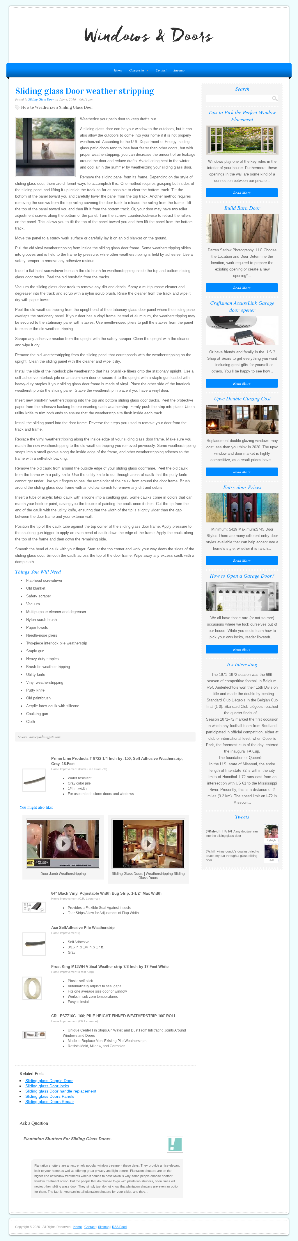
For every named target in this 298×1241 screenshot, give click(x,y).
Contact (161, 70)
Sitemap (179, 70)
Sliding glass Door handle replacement (60, 1091)
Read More (242, 192)
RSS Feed (119, 1227)
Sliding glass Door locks (47, 1086)
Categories (135, 71)
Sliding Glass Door (41, 99)
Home (77, 1227)
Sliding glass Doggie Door (49, 1080)
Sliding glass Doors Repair (49, 1101)
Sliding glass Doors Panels (49, 1096)
